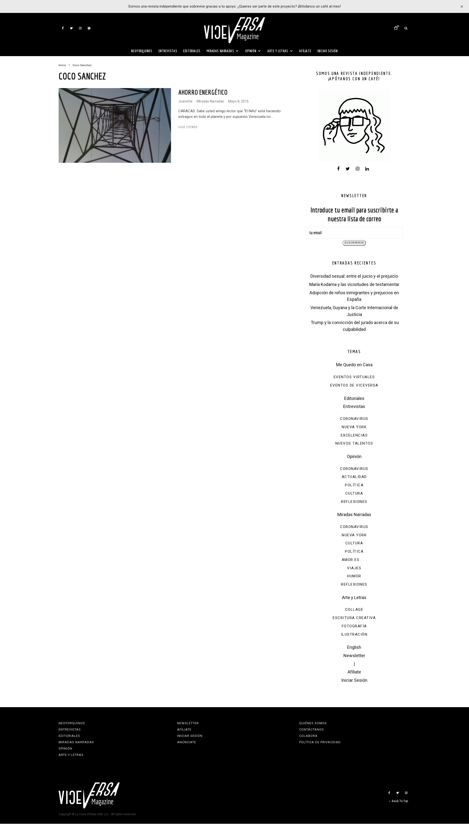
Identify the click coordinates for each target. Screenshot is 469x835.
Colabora (308, 736)
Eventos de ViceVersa (354, 385)
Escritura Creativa (354, 618)
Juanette (185, 101)
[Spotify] (89, 28)
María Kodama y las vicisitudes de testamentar (354, 284)
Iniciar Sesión (327, 51)
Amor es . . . (354, 560)
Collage (354, 609)
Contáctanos (311, 729)
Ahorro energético (202, 92)
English (354, 647)
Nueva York (354, 427)
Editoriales (192, 51)
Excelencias (354, 435)
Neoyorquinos (141, 51)
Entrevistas (168, 51)
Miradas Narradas (220, 51)
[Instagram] (80, 28)
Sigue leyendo (188, 127)
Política (354, 485)
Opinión (250, 51)
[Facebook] (62, 28)
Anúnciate (186, 742)
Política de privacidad (320, 742)
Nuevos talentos (354, 443)
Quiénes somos (313, 723)
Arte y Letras (277, 51)
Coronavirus (354, 419)
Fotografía (354, 626)
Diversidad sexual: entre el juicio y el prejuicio (354, 276)
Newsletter (354, 655)
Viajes (354, 568)
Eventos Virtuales (354, 377)
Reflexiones (354, 501)
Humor (354, 576)
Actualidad (354, 477)
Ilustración (354, 634)
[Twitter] (71, 28)
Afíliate (305, 51)
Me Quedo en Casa (354, 364)
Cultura (354, 493)
